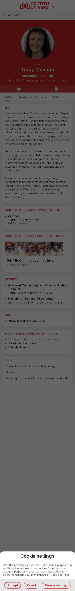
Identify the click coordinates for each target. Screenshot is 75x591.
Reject (31, 585)
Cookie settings (56, 585)
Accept (12, 585)
